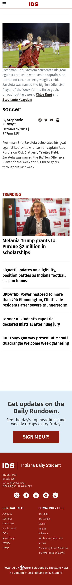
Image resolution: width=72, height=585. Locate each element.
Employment (9, 528)
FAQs (5, 533)
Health (42, 529)
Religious (43, 533)
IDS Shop (43, 514)
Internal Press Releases (51, 553)
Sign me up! (36, 437)
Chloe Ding (44, 94)
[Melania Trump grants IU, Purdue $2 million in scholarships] (36, 217)
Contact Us (8, 523)
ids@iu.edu (8, 479)
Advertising (8, 538)
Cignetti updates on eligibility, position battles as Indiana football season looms (34, 275)
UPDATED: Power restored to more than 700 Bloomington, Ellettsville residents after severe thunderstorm (34, 299)
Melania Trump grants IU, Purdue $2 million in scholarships (29, 246)
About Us (7, 514)
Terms (5, 548)
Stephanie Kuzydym (17, 100)
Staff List (7, 519)
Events (42, 524)
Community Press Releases (53, 548)
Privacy (6, 543)
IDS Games (44, 519)
